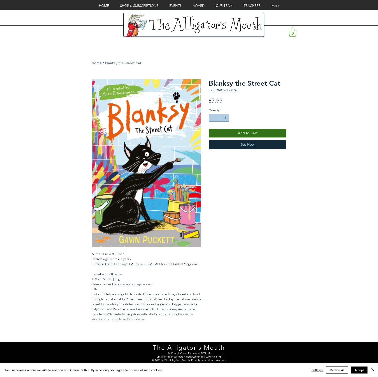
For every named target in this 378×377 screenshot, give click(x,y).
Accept (359, 370)
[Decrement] (212, 118)
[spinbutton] (219, 118)
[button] (292, 32)
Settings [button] (317, 370)
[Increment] (225, 118)
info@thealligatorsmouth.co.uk (182, 356)
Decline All (337, 370)
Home (97, 63)
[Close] (372, 370)
